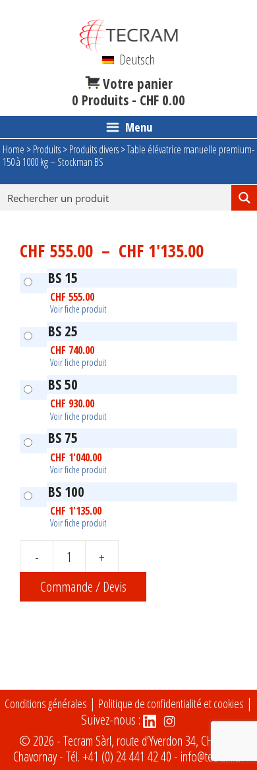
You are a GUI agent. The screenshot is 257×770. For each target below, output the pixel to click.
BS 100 (66, 491)
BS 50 (63, 384)
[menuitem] (128, 59)
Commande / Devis (83, 586)
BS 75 (63, 437)
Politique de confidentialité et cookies (171, 703)
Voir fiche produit (78, 309)
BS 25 (63, 331)
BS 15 (63, 278)
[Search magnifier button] (244, 198)
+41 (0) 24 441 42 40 (126, 756)
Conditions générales (46, 703)
